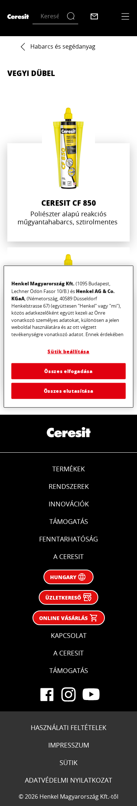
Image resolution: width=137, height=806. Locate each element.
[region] (68, 336)
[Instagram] (69, 695)
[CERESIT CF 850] (68, 171)
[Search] (72, 16)
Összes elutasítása (69, 390)
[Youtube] (91, 695)
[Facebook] (47, 695)
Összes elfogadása (68, 370)
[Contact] (94, 16)
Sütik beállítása (68, 351)
